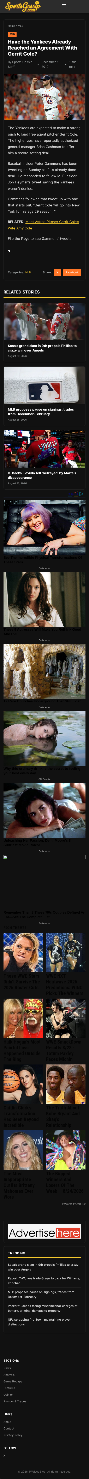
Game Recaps (13, 1381)
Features (9, 1388)
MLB (20, 25)
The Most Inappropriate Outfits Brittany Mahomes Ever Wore (19, 1185)
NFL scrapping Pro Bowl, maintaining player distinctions (39, 1322)
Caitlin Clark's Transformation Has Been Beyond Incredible (21, 1116)
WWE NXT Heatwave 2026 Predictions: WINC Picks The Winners (64, 984)
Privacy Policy (13, 1435)
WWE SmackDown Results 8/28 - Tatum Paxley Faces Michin (64, 1050)
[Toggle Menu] (64, 6)
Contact (9, 1428)
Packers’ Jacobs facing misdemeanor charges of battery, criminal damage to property (42, 1308)
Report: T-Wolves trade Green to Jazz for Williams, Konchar (44, 1281)
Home (11, 25)
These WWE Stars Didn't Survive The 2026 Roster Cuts (22, 981)
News (7, 1368)
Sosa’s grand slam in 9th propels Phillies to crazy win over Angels (42, 348)
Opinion (8, 1394)
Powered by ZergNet (73, 1204)
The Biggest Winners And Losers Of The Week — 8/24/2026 (65, 1182)
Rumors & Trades (15, 1401)
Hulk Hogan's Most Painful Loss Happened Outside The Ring (22, 1050)
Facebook (72, 272)
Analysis (9, 1374)
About (7, 1421)
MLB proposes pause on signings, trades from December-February (41, 411)
